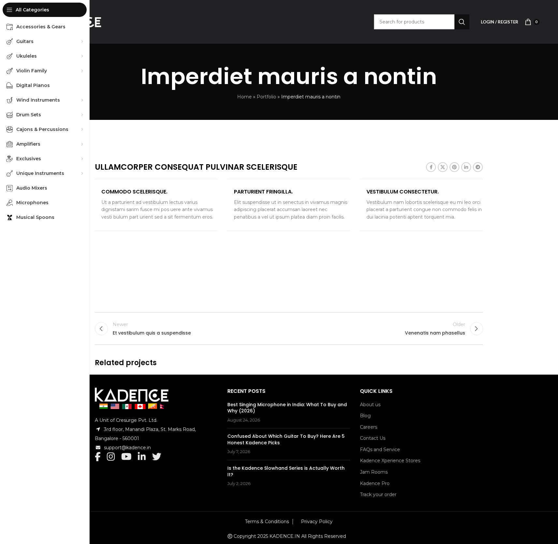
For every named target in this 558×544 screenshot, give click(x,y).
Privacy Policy (317, 521)
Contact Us (372, 438)
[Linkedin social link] (466, 167)
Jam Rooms (374, 472)
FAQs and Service (380, 449)
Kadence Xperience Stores (390, 461)
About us (370, 405)
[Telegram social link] (478, 167)
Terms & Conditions (267, 521)
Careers (368, 427)
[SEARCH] (461, 21)
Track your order (378, 494)
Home (244, 97)
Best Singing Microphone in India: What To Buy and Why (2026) (287, 407)
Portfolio (266, 97)
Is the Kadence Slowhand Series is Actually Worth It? (286, 471)
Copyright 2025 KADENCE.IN (266, 536)
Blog (365, 416)
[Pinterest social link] (454, 167)
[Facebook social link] (431, 167)
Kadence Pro (375, 483)
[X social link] (443, 167)
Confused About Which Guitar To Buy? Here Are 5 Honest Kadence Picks (286, 439)
